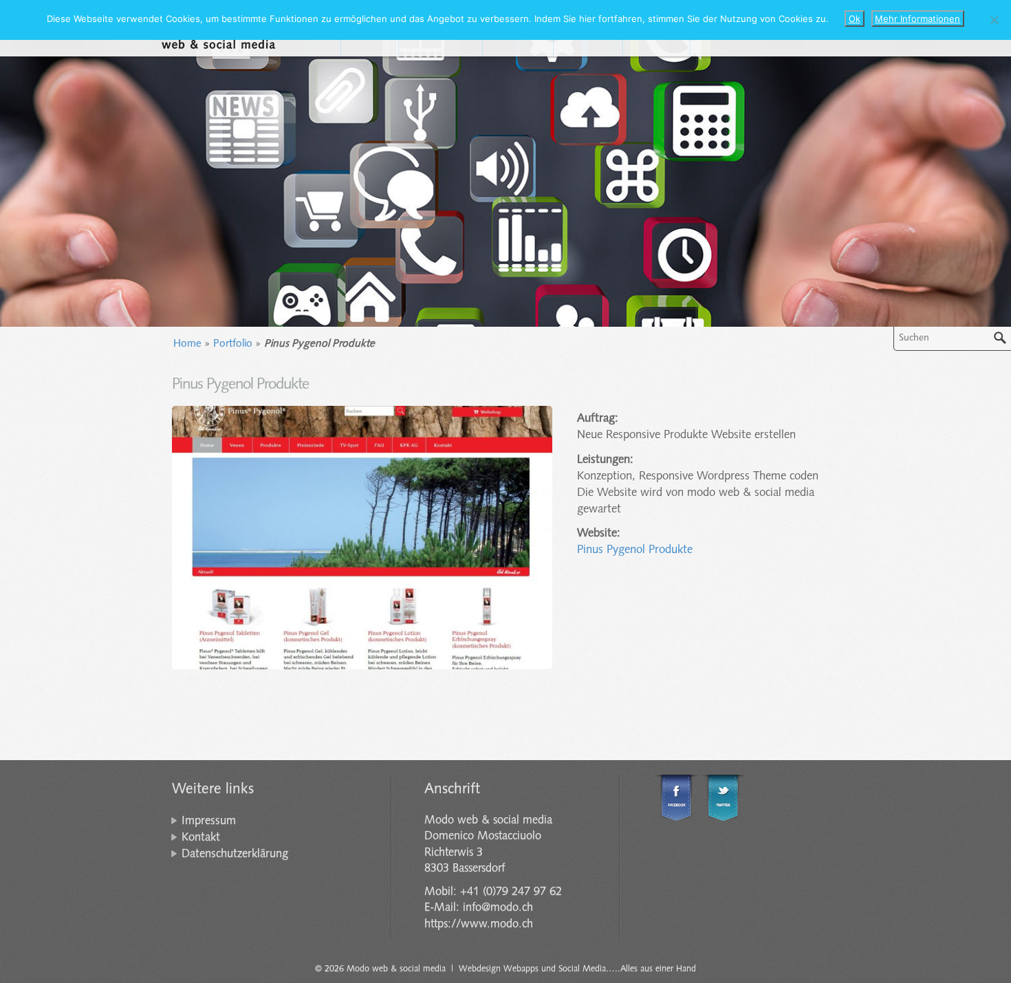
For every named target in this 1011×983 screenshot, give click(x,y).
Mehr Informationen (917, 18)
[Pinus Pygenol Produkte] (362, 537)
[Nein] (994, 20)
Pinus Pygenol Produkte (635, 550)
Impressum (209, 821)
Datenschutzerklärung (235, 854)
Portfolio (232, 343)
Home (187, 343)
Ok (854, 18)
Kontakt (201, 837)
